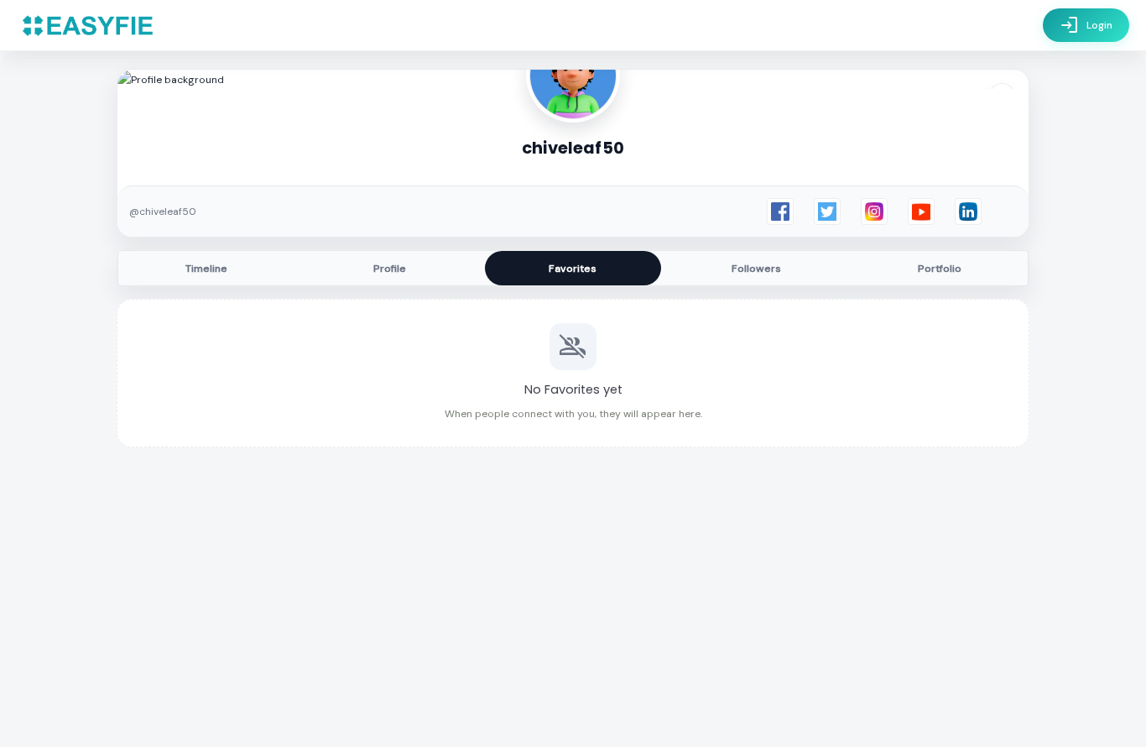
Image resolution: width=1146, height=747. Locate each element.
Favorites (572, 268)
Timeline (206, 268)
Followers (756, 268)
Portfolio (939, 268)
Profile (389, 268)
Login (1086, 25)
